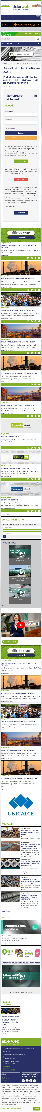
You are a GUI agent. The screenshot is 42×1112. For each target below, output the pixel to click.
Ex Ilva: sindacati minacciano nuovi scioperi (18, 310)
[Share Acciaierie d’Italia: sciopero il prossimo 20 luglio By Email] (28, 384)
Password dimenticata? (21, 138)
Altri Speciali (6, 944)
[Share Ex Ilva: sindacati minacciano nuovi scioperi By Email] (28, 321)
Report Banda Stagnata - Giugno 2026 (15, 938)
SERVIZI (4, 1082)
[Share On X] (35, 258)
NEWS (3, 1077)
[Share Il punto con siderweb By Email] (28, 511)
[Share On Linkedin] (32, 258)
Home (4, 63)
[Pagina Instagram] (27, 1080)
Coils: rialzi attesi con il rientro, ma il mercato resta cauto (30, 864)
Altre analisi (6, 911)
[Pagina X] (34, 1080)
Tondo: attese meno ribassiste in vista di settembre (29, 897)
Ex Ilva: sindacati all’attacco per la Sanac (17, 405)
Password (8, 119)
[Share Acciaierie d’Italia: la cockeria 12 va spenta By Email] (28, 290)
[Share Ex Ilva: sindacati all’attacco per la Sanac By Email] (28, 416)
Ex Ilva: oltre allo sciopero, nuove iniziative (18, 342)
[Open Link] (5, 5)
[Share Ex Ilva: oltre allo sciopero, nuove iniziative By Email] (28, 353)
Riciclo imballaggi (8, 1003)
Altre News (6, 514)
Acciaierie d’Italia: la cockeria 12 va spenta (18, 279)
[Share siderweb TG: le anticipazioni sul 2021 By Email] (28, 479)
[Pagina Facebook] (30, 1080)
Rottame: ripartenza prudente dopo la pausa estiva (30, 832)
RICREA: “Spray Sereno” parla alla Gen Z (10, 1022)
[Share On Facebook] (39, 258)
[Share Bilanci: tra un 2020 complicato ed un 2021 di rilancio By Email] (28, 258)
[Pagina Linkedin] (23, 1080)
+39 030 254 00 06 (8, 1057)
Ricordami (11, 128)
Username (9, 111)
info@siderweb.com (9, 1058)
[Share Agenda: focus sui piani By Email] (28, 447)
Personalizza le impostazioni (11, 1109)
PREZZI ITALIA (5, 1078)
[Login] (4, 536)
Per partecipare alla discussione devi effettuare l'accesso (19, 524)
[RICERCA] (38, 39)
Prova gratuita (21, 161)
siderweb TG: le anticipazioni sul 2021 (15, 468)
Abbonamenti (21, 179)
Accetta (36, 1109)
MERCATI (4, 1080)
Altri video (5, 606)
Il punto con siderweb (10, 500)
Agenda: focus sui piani (10, 437)
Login (22, 133)
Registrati (21, 212)
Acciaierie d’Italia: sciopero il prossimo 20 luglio (20, 373)
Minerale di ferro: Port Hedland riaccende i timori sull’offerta (30, 846)
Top (10, 63)
